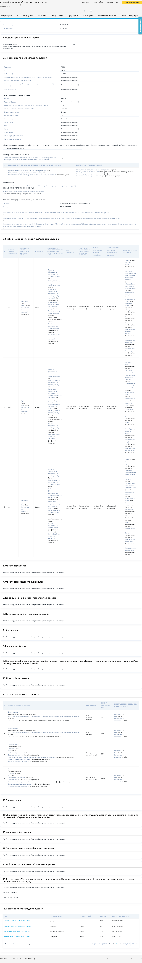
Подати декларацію (132, 2)
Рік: (18, 16)
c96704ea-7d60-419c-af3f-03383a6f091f (17, 921)
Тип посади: (42, 16)
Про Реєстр (86, 2)
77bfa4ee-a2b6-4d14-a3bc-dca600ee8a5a (17, 936)
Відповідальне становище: (107, 16)
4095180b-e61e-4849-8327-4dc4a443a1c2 (17, 931)
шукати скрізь (97, 11)
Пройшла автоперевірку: (129, 16)
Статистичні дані (113, 2)
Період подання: (73, 16)
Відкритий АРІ (99, 2)
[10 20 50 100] (9, 944)
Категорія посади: (57, 16)
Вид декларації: (6, 16)
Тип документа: (28, 16)
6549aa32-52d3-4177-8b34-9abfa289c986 (17, 926)
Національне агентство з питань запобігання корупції (124, 959)
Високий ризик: (88, 16)
